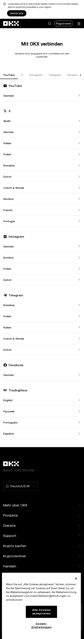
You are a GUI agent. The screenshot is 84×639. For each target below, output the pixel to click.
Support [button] (9, 536)
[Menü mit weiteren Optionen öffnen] (79, 24)
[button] (49, 23)
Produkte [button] (10, 515)
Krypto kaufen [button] (14, 546)
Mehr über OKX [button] (15, 505)
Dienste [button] (9, 525)
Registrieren (63, 23)
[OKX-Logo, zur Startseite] (11, 23)
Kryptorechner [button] (14, 556)
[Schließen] (76, 578)
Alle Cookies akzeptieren (41, 611)
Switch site (16, 13)
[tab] (9, 75)
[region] (41, 606)
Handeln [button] (9, 566)
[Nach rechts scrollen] (80, 75)
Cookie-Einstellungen (41, 625)
